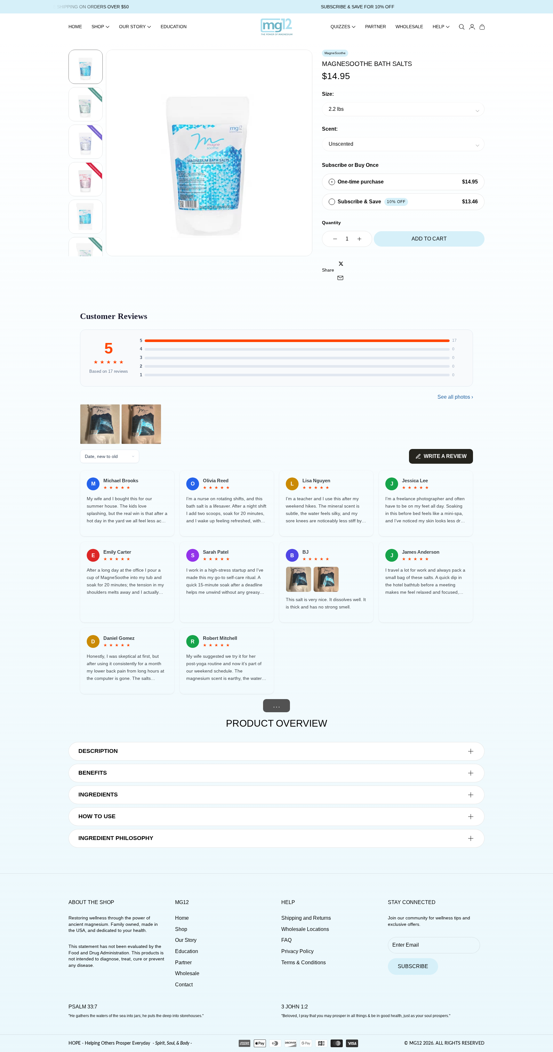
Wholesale (409, 26)
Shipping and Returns (306, 918)
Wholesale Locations (305, 929)
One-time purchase (361, 181)
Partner (375, 26)
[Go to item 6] (85, 254)
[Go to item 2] (85, 104)
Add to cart (429, 238)
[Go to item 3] (85, 142)
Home (75, 26)
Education (174, 26)
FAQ (286, 940)
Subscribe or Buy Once (350, 165)
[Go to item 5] (85, 217)
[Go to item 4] (85, 179)
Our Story (185, 940)
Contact (184, 984)
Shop (181, 929)
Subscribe (413, 966)
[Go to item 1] (85, 67)
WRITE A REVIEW (445, 456)
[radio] (332, 182)
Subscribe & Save (371, 201)
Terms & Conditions (303, 962)
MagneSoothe (335, 53)
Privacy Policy (297, 951)
